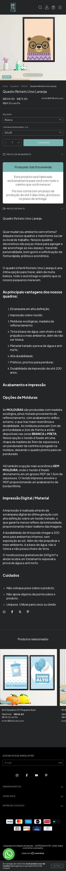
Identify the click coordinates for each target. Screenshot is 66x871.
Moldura (7, 114)
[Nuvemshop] (33, 853)
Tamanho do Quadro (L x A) (15, 127)
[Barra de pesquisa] (40, 7)
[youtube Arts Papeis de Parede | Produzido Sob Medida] (36, 775)
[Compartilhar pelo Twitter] (20, 611)
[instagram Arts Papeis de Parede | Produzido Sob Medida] (17, 775)
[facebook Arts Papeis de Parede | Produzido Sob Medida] (26, 775)
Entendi (57, 866)
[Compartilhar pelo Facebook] (12, 611)
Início (5, 86)
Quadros (14, 86)
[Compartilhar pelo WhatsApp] (4, 611)
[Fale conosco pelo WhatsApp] (9, 854)
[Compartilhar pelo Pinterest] (27, 611)
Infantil (24, 86)
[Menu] (60, 7)
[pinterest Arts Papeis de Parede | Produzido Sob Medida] (46, 775)
